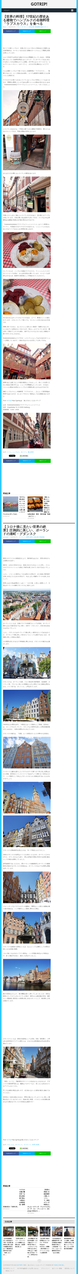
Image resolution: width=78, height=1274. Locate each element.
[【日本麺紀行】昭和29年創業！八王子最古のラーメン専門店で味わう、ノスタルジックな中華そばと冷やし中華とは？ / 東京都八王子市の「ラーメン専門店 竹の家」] (33, 1231)
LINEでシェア (42, 31)
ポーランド (18, 1144)
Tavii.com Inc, (59, 1265)
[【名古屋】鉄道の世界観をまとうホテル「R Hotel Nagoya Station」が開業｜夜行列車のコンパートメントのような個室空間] (45, 1231)
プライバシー (45, 1268)
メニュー (6, 10)
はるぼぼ (5, 537)
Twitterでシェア (27, 31)
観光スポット (44, 27)
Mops (4, 27)
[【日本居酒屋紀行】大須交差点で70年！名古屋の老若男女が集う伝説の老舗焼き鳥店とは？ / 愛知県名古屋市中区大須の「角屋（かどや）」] (8, 1231)
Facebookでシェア (11, 31)
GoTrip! (9, 400)
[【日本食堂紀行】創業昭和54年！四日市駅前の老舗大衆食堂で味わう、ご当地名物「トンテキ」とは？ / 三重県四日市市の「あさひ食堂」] (57, 1231)
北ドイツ (24, 452)
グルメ (19, 27)
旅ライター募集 (57, 1268)
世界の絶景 (29, 537)
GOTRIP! (39, 4)
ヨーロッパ (25, 27)
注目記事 (31, 27)
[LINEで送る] (24, 456)
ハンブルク (16, 452)
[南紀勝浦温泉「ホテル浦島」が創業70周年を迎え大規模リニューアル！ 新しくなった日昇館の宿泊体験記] (69, 1231)
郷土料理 (31, 452)
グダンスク (10, 1144)
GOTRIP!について (9, 1268)
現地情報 (37, 27)
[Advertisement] (27, 41)
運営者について (70, 1268)
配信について (10, 1271)
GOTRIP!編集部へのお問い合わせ (27, 1268)
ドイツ (9, 452)
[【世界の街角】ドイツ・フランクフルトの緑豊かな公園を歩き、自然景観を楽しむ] (20, 1231)
